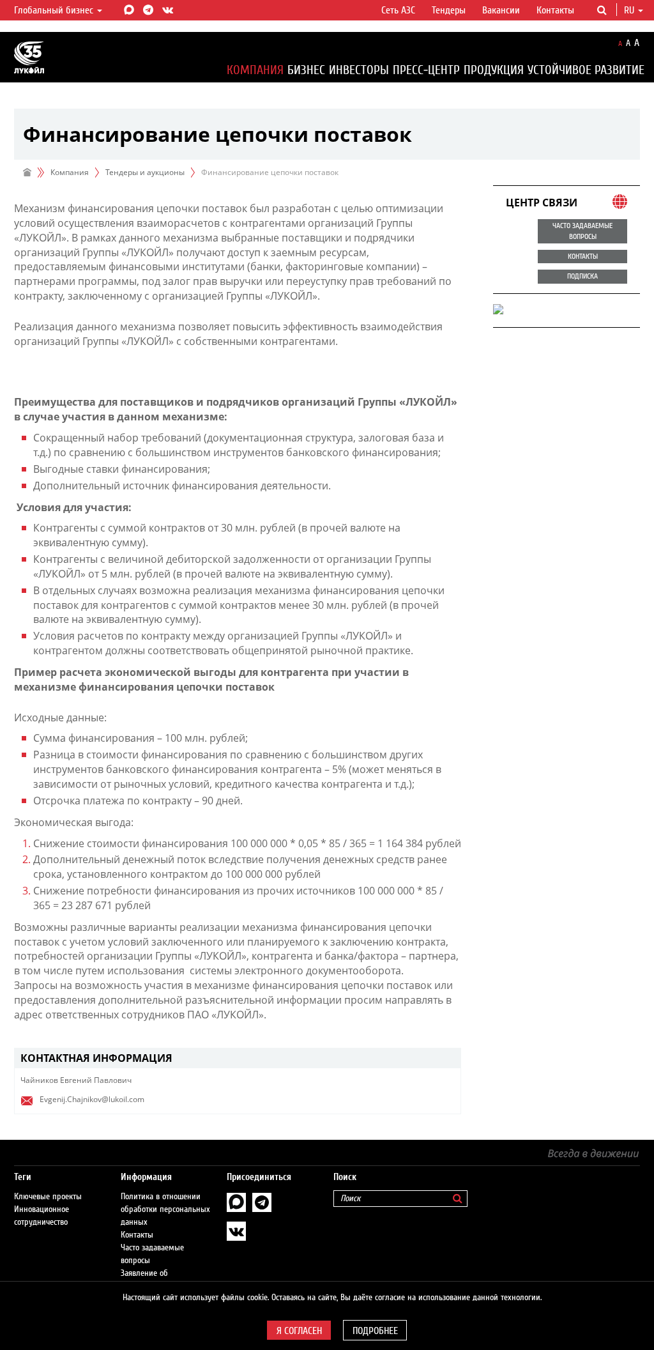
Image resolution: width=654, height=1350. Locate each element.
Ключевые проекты (48, 1197)
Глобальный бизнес (55, 10)
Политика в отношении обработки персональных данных (165, 1209)
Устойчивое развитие (586, 70)
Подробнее (375, 1331)
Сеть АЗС (398, 10)
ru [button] (630, 10)
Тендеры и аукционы (145, 172)
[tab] (237, 1058)
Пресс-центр (426, 70)
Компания (255, 70)
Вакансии (501, 10)
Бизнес (306, 70)
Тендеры (449, 10)
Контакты (555, 10)
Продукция (494, 70)
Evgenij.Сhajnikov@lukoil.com (92, 1099)
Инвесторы (359, 70)
